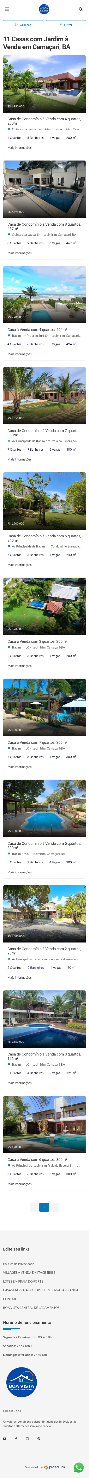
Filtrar (68, 24)
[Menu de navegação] (8, 9)
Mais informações (19, 147)
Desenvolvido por (34, 1467)
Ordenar (25, 24)
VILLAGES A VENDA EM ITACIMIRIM (29, 1272)
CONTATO (10, 1299)
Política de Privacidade (18, 1264)
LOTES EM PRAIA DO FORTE (23, 1281)
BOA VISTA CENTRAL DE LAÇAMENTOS (31, 1307)
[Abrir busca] (81, 9)
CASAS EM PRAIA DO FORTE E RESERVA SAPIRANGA (40, 1290)
